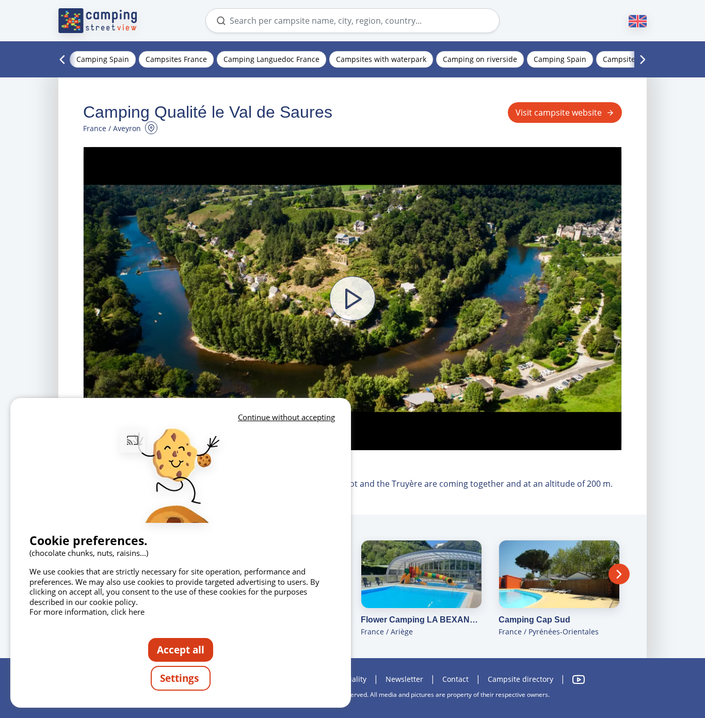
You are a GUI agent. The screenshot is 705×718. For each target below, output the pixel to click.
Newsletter (404, 679)
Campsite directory (520, 679)
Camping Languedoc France (271, 59)
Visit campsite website (559, 112)
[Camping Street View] (97, 20)
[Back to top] (667, 667)
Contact (455, 679)
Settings (180, 678)
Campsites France (176, 59)
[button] (352, 298)
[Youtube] (578, 679)
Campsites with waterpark (381, 59)
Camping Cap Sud (534, 619)
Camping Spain (102, 59)
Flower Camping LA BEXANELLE (421, 619)
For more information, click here (87, 612)
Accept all (180, 649)
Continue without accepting (286, 417)
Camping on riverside (480, 59)
